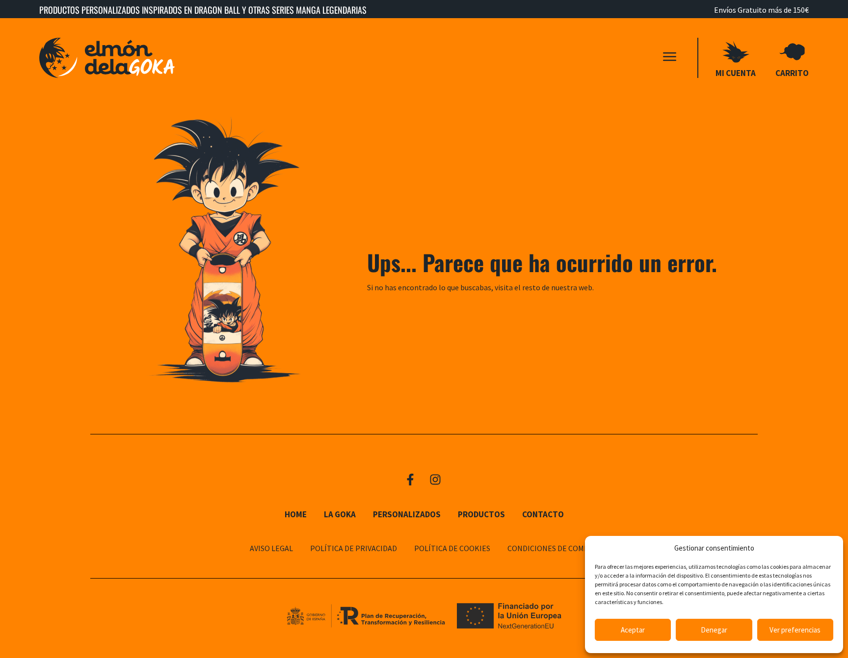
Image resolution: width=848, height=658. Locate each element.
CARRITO (792, 73)
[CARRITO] (792, 51)
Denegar (714, 629)
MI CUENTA (736, 73)
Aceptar (633, 629)
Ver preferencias (795, 629)
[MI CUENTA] (735, 51)
